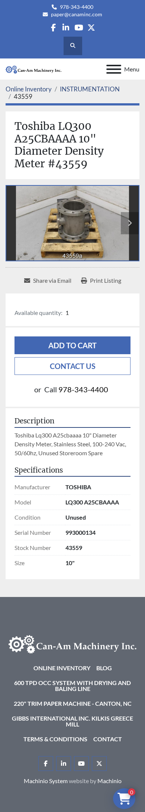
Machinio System (46, 780)
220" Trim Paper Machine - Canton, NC (73, 703)
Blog (104, 667)
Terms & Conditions (55, 738)
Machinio (109, 780)
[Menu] (113, 69)
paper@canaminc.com (76, 14)
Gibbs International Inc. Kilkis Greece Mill (72, 721)
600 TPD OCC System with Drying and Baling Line (72, 685)
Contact (107, 738)
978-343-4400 (76, 7)
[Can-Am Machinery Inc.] (72, 643)
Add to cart (72, 345)
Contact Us (73, 366)
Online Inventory (61, 667)
